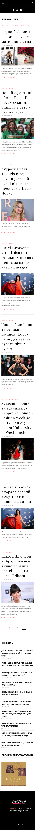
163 (17, 628)
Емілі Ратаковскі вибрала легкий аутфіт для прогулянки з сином (16, 494)
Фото (3, 27)
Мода (23, 25)
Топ (27, 25)
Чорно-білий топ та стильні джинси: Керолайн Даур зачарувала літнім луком (16, 336)
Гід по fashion (15, 25)
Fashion (4, 25)
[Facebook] (13, 9)
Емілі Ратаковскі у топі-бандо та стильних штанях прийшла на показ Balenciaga (17, 257)
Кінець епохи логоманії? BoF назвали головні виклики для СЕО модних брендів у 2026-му (16, 713)
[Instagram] (17, 9)
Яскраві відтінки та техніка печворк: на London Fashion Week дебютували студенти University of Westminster (17, 418)
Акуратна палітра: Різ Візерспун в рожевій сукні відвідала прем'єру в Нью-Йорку (16, 180)
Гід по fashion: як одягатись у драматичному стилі (17, 36)
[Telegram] (21, 9)
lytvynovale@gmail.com (19, 811)
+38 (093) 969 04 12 (24, 808)
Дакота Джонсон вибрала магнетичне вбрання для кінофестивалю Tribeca (16, 566)
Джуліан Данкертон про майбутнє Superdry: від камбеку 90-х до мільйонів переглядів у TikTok (17, 653)
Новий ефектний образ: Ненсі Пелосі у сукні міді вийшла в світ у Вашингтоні (17, 102)
